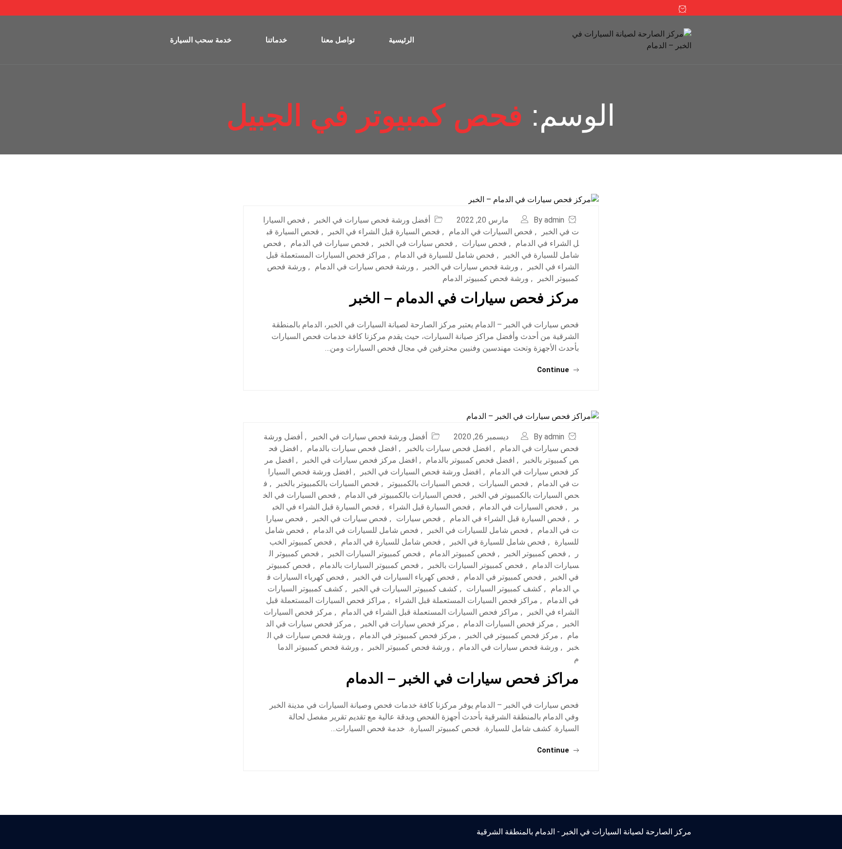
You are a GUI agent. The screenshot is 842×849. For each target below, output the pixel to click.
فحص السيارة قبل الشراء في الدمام (508, 518)
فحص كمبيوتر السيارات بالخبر (475, 565)
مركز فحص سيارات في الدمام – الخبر (464, 298)
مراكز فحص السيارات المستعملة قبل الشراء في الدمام (429, 612)
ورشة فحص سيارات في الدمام (364, 266)
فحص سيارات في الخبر (415, 243)
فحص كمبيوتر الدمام (463, 553)
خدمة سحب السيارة (200, 40)
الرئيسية (401, 40)
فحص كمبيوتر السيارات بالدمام (369, 565)
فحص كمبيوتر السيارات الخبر (374, 553)
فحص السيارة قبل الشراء (430, 506)
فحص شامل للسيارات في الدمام (366, 530)
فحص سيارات (484, 243)
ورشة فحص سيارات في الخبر (470, 266)
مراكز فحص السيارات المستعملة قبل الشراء (466, 600)
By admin (549, 220)
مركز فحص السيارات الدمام (508, 623)
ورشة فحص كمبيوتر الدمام (485, 278)
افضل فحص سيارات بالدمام (352, 448)
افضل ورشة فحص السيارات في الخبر (420, 471)
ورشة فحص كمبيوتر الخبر (409, 647)
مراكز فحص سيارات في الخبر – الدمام (462, 678)
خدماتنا (276, 40)
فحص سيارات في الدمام (329, 243)
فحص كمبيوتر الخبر (535, 553)
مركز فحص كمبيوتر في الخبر (511, 635)
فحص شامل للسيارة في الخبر (498, 542)
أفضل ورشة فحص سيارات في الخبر (372, 220)
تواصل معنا (338, 40)
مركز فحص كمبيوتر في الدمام (408, 635)
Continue (554, 369)
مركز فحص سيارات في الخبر (408, 623)
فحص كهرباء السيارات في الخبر (404, 577)
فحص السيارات (504, 483)
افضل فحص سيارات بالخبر (448, 448)
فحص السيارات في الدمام (491, 231)
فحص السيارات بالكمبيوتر (429, 483)
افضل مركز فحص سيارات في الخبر (360, 460)
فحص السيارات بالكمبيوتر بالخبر (327, 483)
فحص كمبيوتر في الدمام (503, 577)
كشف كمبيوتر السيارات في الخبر (405, 588)
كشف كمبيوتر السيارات (504, 588)
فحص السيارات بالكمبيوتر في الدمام (403, 495)
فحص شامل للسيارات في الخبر (478, 530)
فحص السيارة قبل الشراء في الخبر (384, 231)
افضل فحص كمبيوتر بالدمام (470, 460)
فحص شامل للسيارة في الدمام (445, 255)
